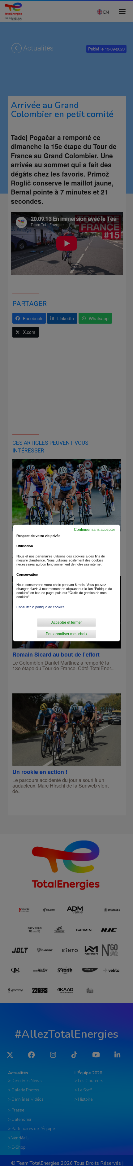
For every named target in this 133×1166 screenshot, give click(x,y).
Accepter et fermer (66, 622)
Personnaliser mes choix (66, 634)
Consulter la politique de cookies (40, 607)
